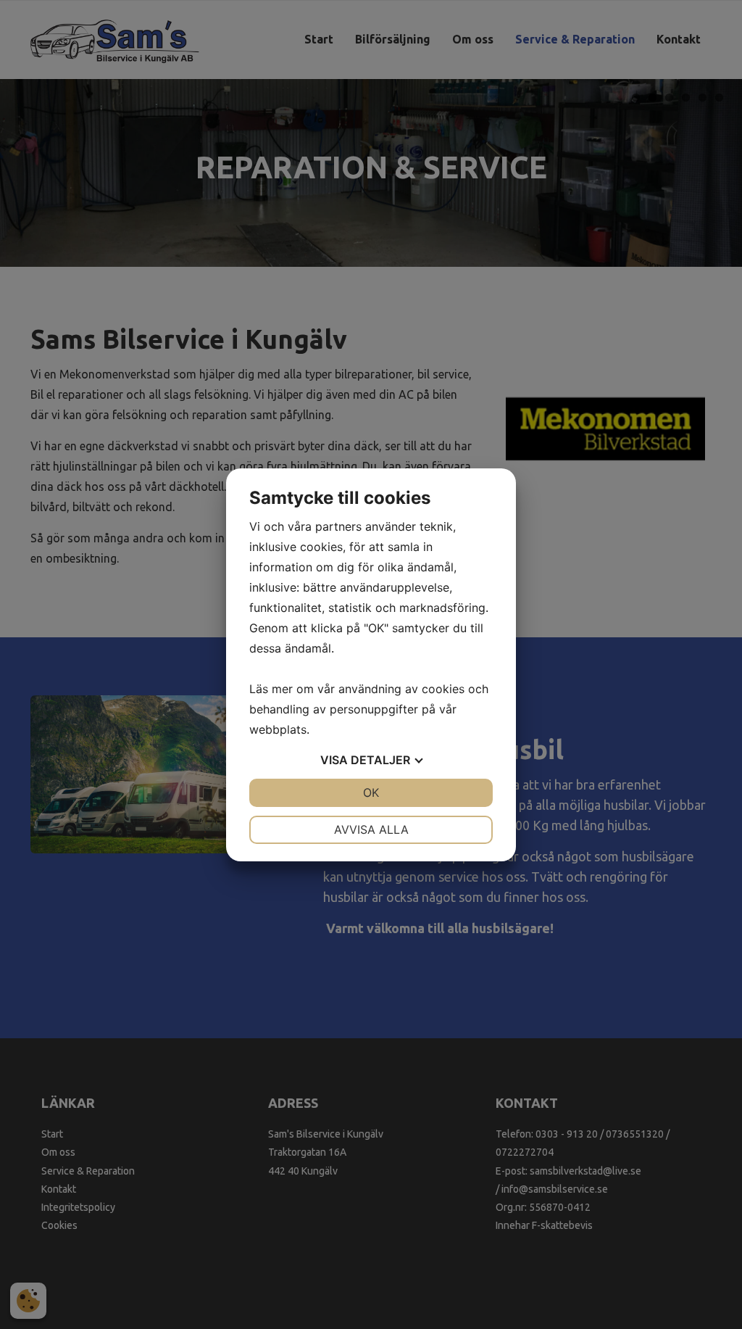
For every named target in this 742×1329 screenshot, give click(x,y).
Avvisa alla (371, 829)
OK (371, 792)
